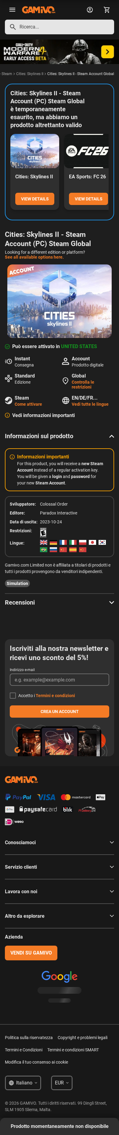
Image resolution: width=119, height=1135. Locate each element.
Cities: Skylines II (29, 74)
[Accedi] (89, 9)
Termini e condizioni (55, 695)
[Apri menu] (12, 9)
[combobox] (59, 27)
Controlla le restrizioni (83, 384)
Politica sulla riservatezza (29, 1037)
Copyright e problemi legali (82, 1037)
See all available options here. (34, 257)
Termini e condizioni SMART (73, 1049)
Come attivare (28, 404)
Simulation (17, 583)
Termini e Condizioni (23, 1049)
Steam (7, 74)
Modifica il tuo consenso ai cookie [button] (36, 1062)
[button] (59, 436)
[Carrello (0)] (106, 9)
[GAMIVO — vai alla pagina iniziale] (38, 9)
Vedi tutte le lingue (90, 404)
